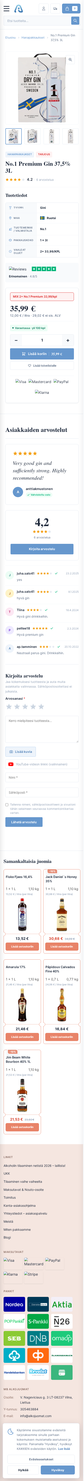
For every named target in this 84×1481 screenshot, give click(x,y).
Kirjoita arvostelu (42, 549)
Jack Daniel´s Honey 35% (61, 879)
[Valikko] (8, 8)
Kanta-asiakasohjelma (20, 1205)
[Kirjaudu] (44, 8)
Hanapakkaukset (33, 37)
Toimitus (10, 1197)
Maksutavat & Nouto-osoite (24, 1189)
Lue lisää (64, 1449)
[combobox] (37, 21)
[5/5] (41, 706)
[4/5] (33, 706)
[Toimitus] (55, 8)
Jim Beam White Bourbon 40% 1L (18, 1059)
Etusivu (10, 37)
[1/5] (9, 706)
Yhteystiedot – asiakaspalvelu (25, 1213)
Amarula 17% (16, 967)
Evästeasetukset (41, 1459)
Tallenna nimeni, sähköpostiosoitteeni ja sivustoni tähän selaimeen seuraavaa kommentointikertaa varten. (42, 808)
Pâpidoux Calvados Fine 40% (60, 969)
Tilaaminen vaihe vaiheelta (23, 1181)
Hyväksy (58, 1470)
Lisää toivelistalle (44, 365)
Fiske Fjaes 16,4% (19, 877)
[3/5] (25, 706)
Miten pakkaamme (17, 1229)
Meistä (8, 1221)
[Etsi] (75, 21)
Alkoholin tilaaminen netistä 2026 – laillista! (34, 1165)
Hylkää (23, 1470)
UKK (7, 1173)
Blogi (7, 1237)
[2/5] (17, 706)
